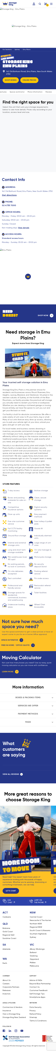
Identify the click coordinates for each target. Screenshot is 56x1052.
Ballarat (33, 952)
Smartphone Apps (37, 997)
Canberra (7, 917)
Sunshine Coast (9, 938)
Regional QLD (8, 935)
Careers (6, 984)
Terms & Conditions (38, 1021)
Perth (5, 963)
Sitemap (33, 1017)
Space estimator (17, 92)
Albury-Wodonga (37, 949)
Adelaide (6, 949)
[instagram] (16, 1031)
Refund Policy (35, 1014)
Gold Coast (8, 932)
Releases (7, 990)
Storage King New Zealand (14, 1017)
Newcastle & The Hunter (40, 920)
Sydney (17, 49)
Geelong (34, 956)
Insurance (7, 1011)
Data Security (35, 1007)
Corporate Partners (11, 987)
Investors (6, 994)
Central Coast (36, 917)
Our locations (7, 49)
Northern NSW (36, 924)
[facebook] (4, 1031)
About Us (7, 980)
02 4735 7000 (9, 205)
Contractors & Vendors (12, 1007)
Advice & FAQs (36, 980)
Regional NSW (36, 927)
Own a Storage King (11, 1014)
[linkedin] (10, 1031)
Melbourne (34, 966)
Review (49, 92)
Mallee (33, 962)
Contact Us (35, 987)
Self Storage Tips (37, 994)
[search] (40, 4)
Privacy (33, 1011)
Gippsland (34, 959)
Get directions (9, 195)
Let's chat (11, 891)
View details (23, 228)
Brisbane (6, 928)
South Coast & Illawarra (40, 930)
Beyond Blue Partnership (40, 984)
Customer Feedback (39, 990)
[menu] (51, 4)
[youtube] (22, 1031)
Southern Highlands (38, 934)
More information (35, 92)
